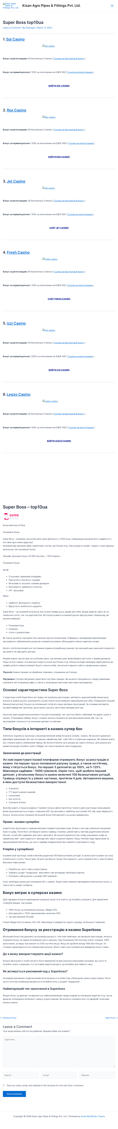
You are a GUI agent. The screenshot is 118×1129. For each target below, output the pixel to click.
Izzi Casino (16, 323)
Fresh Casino (18, 252)
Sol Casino (15, 39)
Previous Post (8, 1018)
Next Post (111, 1018)
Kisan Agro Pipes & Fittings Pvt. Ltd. (51, 5)
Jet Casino (16, 181)
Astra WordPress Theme (93, 1116)
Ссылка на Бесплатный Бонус (69, 58)
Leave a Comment (12, 27)
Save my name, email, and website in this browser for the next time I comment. (45, 1085)
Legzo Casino (18, 394)
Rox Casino (16, 110)
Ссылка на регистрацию (80, 72)
